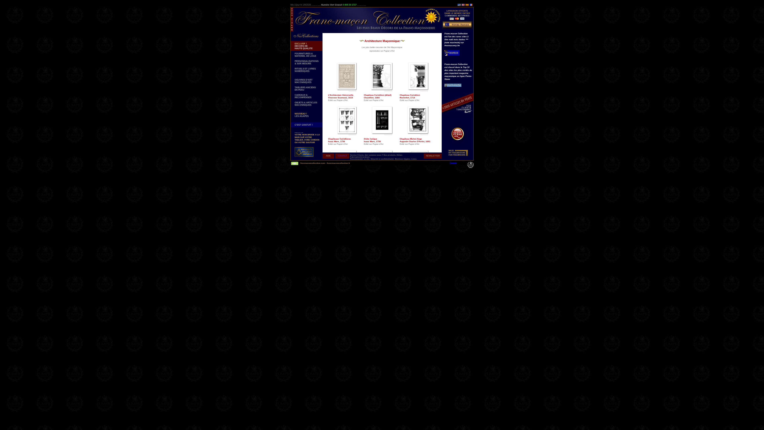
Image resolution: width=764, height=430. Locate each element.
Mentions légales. (403, 159)
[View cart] (458, 26)
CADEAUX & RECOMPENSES (303, 96)
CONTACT (342, 156)
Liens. (414, 159)
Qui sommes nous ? (374, 155)
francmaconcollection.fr (338, 163)
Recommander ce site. (360, 159)
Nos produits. (390, 155)
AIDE (328, 156)
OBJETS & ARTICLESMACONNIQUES (306, 103)
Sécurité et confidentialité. (383, 159)
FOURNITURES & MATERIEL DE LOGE (305, 54)
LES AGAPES (302, 114)
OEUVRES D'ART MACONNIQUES (304, 81)
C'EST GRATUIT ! (304, 125)
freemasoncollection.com (312, 163)
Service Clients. (357, 155)
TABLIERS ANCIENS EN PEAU (305, 88)
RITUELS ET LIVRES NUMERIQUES (305, 69)
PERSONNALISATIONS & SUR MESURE (307, 62)
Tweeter (453, 163)
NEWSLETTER (433, 156)
